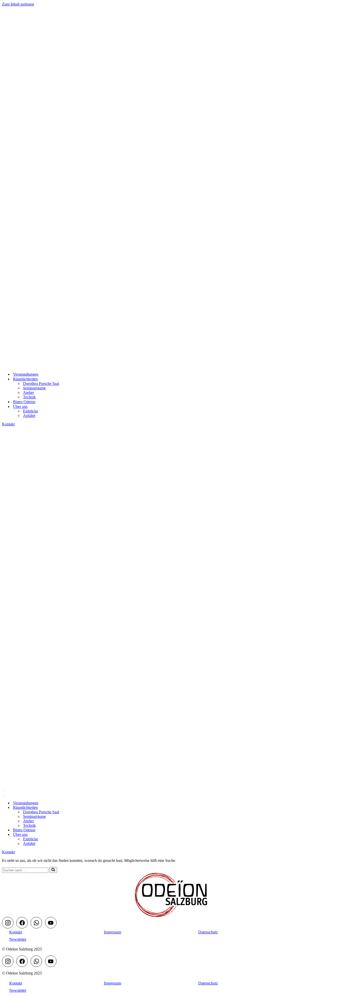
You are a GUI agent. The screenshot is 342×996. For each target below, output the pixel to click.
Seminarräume (34, 388)
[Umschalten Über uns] (89, 835)
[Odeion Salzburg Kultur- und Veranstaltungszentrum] (27, 365)
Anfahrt (29, 415)
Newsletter (17, 939)
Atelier (28, 392)
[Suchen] (53, 870)
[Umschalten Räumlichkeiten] (89, 808)
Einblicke (30, 411)
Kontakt (8, 424)
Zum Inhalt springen (18, 4)
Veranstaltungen (25, 374)
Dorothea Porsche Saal (41, 383)
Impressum (112, 932)
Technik (29, 397)
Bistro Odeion (24, 402)
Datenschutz (208, 932)
